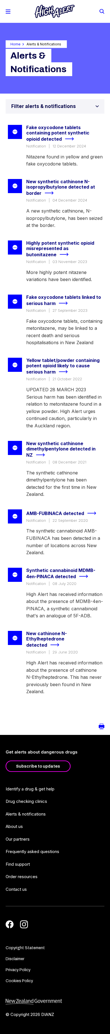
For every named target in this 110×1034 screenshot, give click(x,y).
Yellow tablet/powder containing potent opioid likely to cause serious (63, 366)
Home (15, 44)
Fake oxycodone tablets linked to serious (63, 300)
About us (14, 826)
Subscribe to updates (38, 766)
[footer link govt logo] (55, 1002)
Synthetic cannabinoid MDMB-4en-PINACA (60, 573)
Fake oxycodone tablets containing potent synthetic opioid (57, 133)
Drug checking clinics (26, 801)
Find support (18, 864)
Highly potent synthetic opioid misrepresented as (60, 248)
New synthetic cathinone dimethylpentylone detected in (61, 449)
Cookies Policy (19, 981)
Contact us (16, 889)
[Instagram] (24, 924)
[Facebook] (10, 924)
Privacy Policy (18, 970)
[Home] (54, 11)
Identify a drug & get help (30, 789)
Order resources (22, 876)
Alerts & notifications (26, 814)
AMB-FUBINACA (55, 513)
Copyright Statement (25, 948)
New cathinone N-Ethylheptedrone (46, 639)
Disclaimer (15, 959)
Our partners (18, 839)
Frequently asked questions (32, 851)
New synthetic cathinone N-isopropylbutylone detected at (60, 187)
